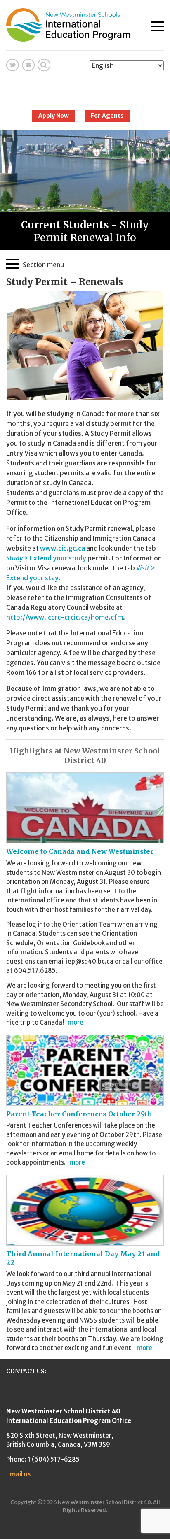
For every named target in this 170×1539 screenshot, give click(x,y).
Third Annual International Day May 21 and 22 (83, 1258)
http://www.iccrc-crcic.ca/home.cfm (64, 617)
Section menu (43, 264)
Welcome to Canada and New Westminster (79, 851)
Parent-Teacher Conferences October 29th (79, 1114)
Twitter (12, 65)
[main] (85, 504)
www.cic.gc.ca (62, 548)
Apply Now (53, 115)
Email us (18, 1474)
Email (28, 65)
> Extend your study (46, 558)
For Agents (107, 115)
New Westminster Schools (85, 87)
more (75, 1022)
